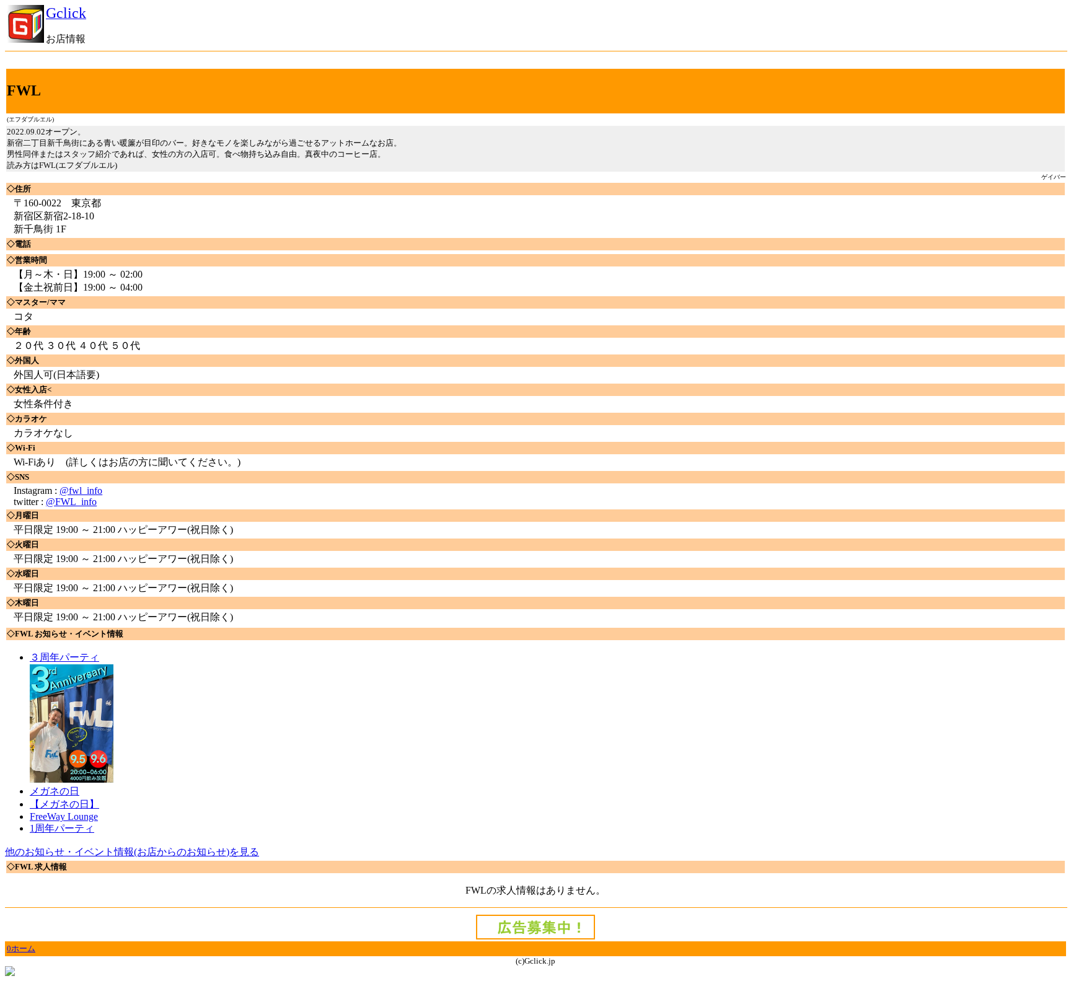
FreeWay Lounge (64, 816)
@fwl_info (81, 490)
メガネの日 (54, 791)
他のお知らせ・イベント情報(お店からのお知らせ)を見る (132, 852)
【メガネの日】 (64, 804)
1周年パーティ (62, 828)
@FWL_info (71, 501)
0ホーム (21, 948)
